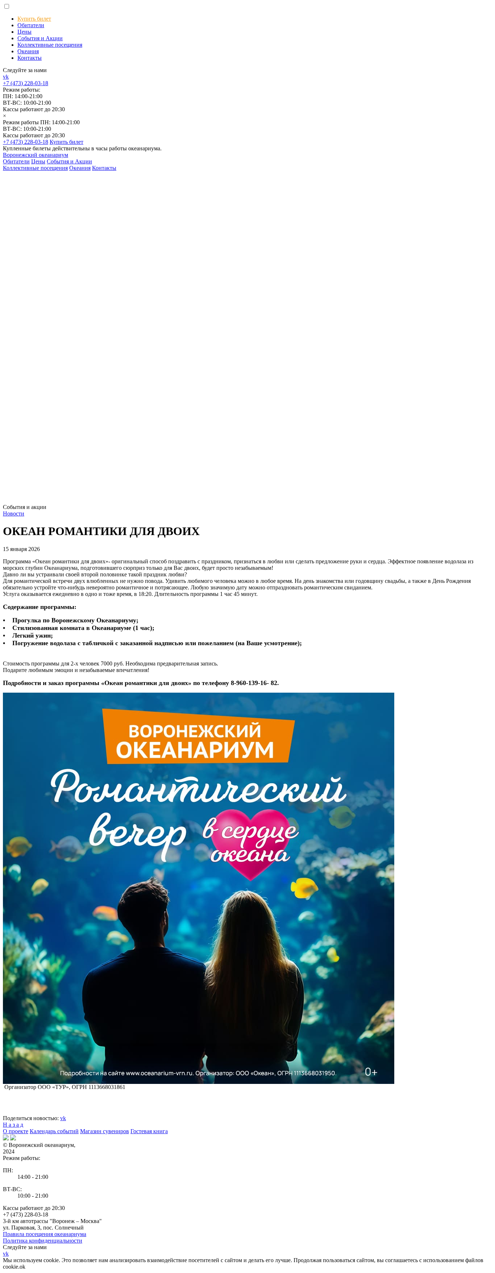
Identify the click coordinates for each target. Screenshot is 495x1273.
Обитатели (30, 25)
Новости (13, 513)
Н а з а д (13, 1125)
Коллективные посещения (49, 45)
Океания (28, 51)
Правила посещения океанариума (44, 1234)
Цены (24, 32)
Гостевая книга (149, 1131)
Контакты (29, 58)
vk (6, 77)
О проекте (15, 1131)
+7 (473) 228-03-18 (25, 83)
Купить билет (34, 19)
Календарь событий (54, 1131)
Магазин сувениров (104, 1131)
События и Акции (40, 38)
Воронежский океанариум (35, 155)
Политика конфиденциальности (42, 1240)
